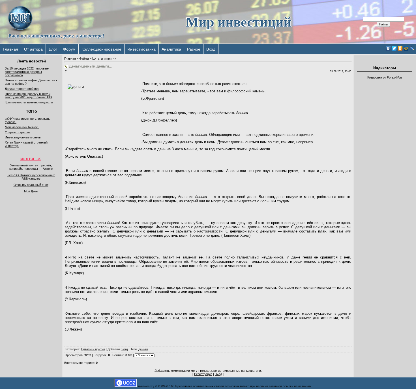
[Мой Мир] (406, 48)
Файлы (84, 58)
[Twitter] (394, 48)
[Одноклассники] (400, 48)
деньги (143, 349)
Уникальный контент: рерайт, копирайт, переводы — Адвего (31, 167)
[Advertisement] (384, 166)
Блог (53, 49)
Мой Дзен (31, 191)
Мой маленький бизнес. (22, 127)
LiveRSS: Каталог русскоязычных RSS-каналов (31, 176)
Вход (210, 49)
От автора (33, 49)
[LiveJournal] (412, 48)
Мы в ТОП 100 (30, 158)
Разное (193, 49)
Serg (124, 349)
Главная (10, 49)
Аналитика (171, 49)
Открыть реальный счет (31, 184)
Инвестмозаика (141, 49)
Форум (69, 49)
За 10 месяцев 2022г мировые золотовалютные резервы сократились (27, 72)
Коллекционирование (101, 49)
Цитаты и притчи (104, 58)
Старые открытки (17, 132)
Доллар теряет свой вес (22, 88)
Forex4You (394, 77)
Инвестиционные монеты (23, 137)
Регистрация (203, 374)
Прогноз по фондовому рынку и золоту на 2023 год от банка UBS (28, 95)
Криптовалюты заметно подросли (29, 102)
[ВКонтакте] (388, 48)
